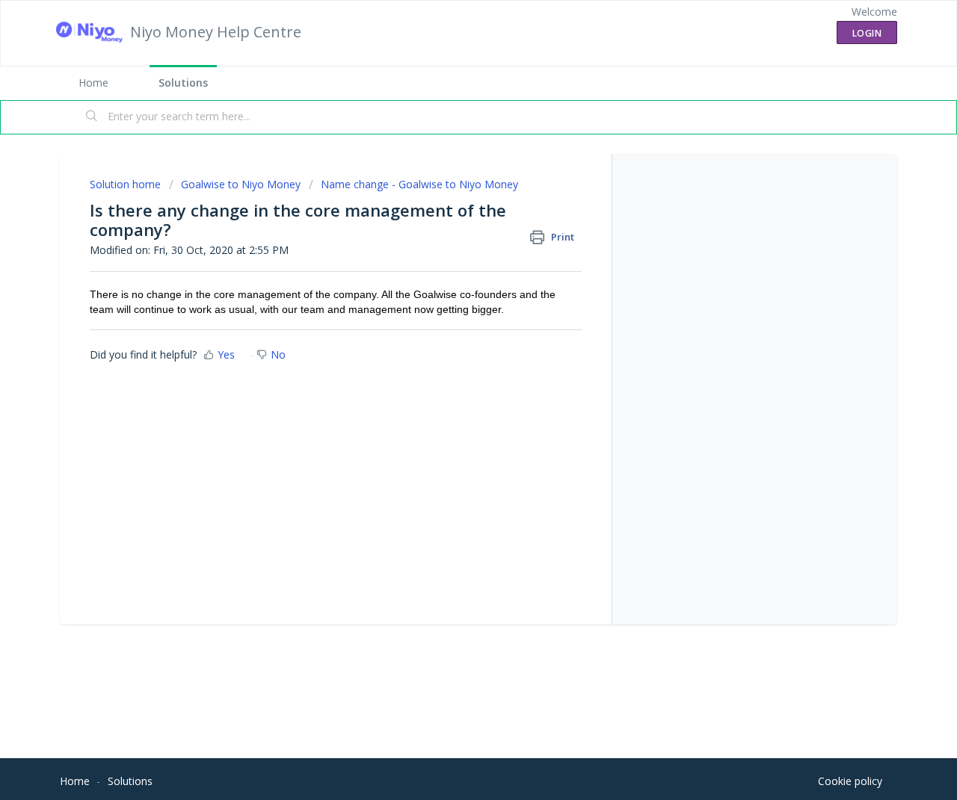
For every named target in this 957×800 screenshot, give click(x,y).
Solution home (127, 184)
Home (93, 82)
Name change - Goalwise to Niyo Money (419, 184)
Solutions (183, 82)
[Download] (451, 203)
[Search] (92, 117)
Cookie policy (850, 781)
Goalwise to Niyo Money (241, 184)
